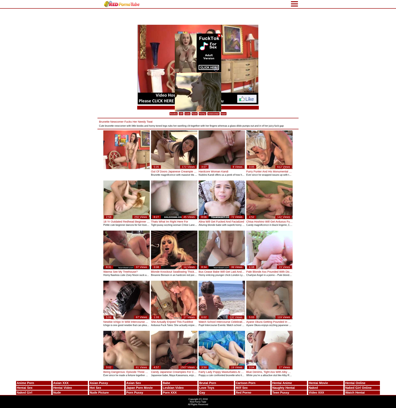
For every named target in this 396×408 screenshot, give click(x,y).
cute (187, 113)
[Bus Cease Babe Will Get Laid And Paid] (222, 268)
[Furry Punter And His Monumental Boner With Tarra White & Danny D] (269, 168)
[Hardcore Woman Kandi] (222, 168)
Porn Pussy (134, 392)
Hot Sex (95, 387)
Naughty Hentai (283, 387)
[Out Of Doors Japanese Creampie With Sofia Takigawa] (174, 168)
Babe (166, 383)
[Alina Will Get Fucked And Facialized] (222, 218)
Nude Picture (99, 392)
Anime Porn (25, 383)
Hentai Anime (282, 383)
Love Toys (206, 387)
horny (202, 113)
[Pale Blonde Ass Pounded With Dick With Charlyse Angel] (269, 268)
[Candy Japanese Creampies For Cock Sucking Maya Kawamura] (174, 368)
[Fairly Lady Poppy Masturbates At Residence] (222, 368)
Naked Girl (24, 392)
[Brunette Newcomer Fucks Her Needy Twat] (126, 168)
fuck (194, 113)
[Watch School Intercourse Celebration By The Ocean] (222, 318)
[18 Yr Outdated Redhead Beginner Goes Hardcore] (126, 218)
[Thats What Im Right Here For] (174, 218)
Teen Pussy (280, 392)
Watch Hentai (355, 392)
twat (223, 113)
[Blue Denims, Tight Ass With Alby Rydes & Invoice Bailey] (269, 368)
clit (181, 113)
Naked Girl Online (358, 387)
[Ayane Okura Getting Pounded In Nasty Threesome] (269, 318)
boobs (173, 113)
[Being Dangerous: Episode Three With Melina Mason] (126, 368)
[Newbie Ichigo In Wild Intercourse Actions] (126, 318)
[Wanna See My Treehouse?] (126, 268)
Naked (313, 387)
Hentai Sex (24, 387)
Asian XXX (61, 383)
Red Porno (243, 392)
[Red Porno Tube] (122, 4)
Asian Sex (133, 383)
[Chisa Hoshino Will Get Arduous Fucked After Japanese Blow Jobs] (269, 218)
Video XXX (316, 392)
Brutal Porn (207, 383)
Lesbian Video (173, 387)
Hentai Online (355, 383)
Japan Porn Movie (139, 387)
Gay (202, 392)
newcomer (213, 113)
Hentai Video (62, 387)
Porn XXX (170, 392)
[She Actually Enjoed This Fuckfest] (174, 318)
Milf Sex (242, 387)
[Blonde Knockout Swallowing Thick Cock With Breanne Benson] (174, 268)
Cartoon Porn (245, 383)
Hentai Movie (318, 383)
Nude (57, 392)
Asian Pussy (99, 383)
